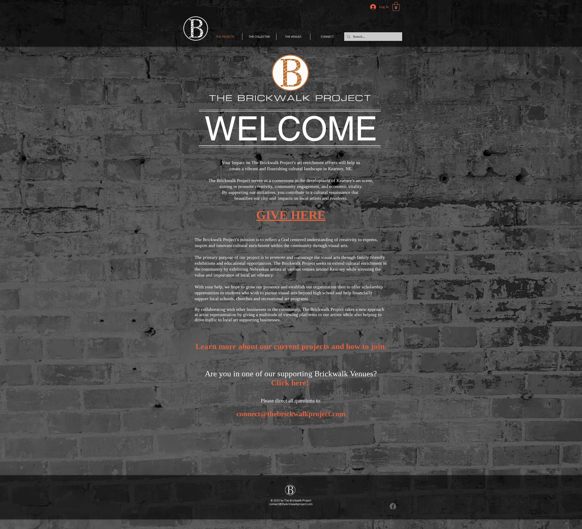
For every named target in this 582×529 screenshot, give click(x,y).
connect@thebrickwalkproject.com (290, 414)
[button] (396, 6)
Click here (288, 382)
